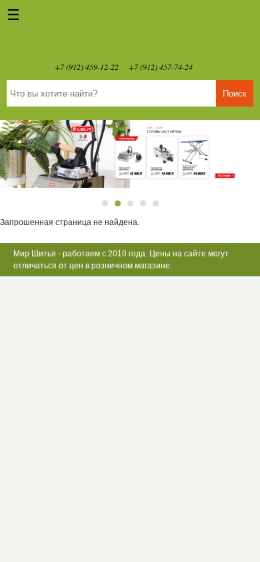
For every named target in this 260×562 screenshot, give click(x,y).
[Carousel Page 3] (130, 203)
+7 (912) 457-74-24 (161, 66)
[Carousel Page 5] (156, 203)
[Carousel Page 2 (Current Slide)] (118, 203)
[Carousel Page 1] (105, 203)
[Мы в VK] (209, 66)
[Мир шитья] (130, 33)
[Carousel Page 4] (143, 203)
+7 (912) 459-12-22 (87, 66)
